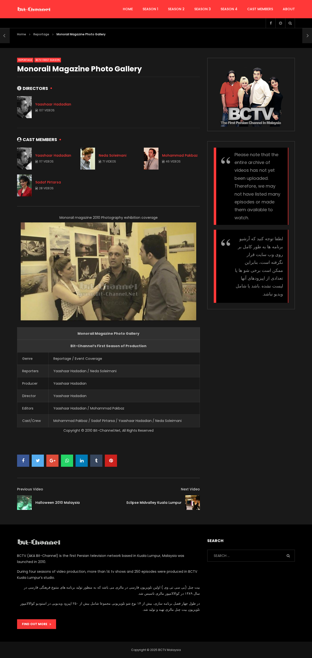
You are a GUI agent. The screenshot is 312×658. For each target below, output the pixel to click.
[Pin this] (111, 461)
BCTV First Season (48, 60)
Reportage (41, 34)
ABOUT (289, 9)
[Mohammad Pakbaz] (151, 159)
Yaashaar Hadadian (53, 104)
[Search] (290, 23)
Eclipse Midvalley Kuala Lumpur (154, 502)
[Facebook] (270, 23)
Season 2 (176, 9)
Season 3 (202, 9)
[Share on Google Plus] (52, 461)
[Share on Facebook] (23, 461)
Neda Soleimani (112, 155)
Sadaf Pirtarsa (48, 182)
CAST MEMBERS (260, 9)
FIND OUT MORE (35, 624)
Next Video (190, 489)
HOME (128, 9)
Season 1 (150, 9)
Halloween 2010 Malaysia (57, 502)
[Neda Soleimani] (87, 159)
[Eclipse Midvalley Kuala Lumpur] (192, 502)
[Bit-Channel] (34, 9)
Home (21, 34)
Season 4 (229, 9)
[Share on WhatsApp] (67, 461)
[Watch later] (280, 23)
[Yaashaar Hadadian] (24, 107)
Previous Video (30, 489)
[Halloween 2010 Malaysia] (5, 35)
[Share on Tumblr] (96, 461)
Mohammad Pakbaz (180, 155)
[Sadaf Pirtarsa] (24, 185)
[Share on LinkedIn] (82, 461)
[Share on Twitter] (38, 461)
